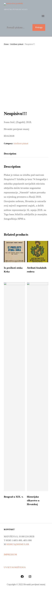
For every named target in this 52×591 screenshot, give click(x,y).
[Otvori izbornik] (43, 16)
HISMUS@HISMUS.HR (17, 544)
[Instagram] (30, 576)
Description (10, 153)
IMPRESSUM (10, 554)
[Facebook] (22, 576)
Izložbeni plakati (16, 44)
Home (6, 44)
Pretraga (38, 27)
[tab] (10, 153)
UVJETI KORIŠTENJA (15, 567)
